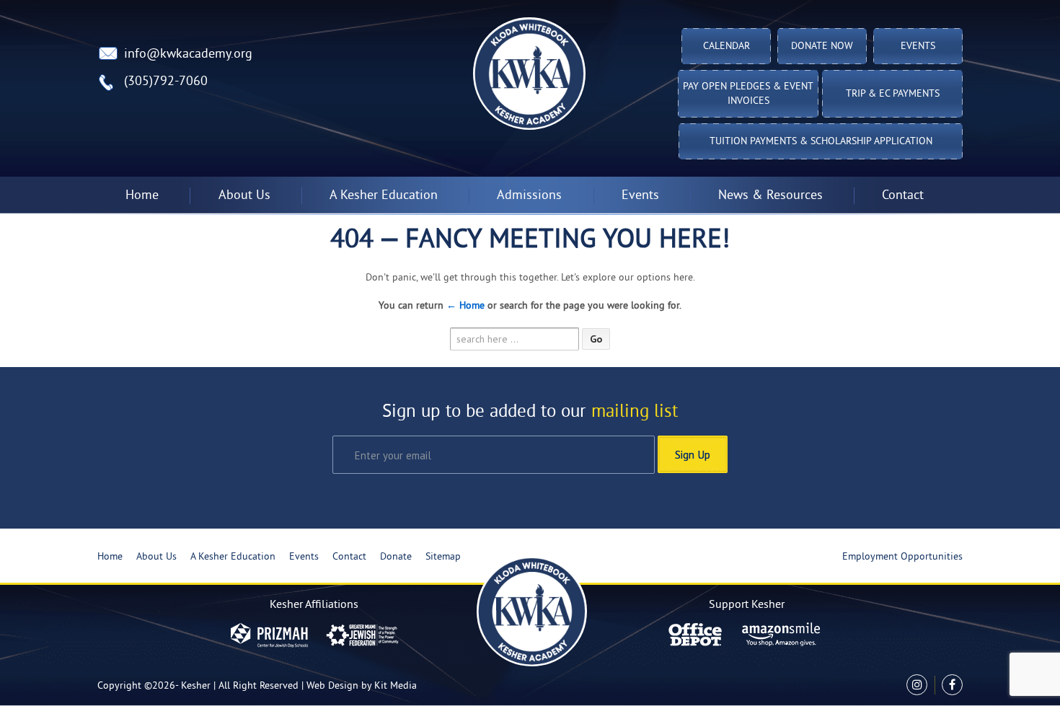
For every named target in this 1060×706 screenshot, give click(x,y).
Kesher (195, 686)
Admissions (529, 195)
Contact (903, 195)
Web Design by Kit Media (361, 686)
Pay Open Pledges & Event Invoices (748, 94)
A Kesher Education (232, 557)
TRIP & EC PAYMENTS (893, 94)
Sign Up (692, 454)
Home (142, 195)
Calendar (726, 46)
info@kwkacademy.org (188, 54)
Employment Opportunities (902, 557)
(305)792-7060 (166, 82)
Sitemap (443, 557)
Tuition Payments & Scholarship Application (821, 142)
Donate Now (822, 46)
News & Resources (770, 195)
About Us (156, 557)
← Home (465, 306)
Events (918, 46)
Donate (396, 557)
